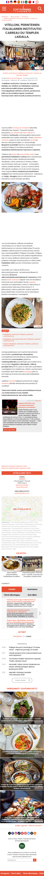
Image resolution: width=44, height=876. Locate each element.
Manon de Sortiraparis (14, 78)
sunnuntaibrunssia (26, 154)
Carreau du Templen (20, 128)
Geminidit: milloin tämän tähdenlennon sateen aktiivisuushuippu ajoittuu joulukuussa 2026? (24, 666)
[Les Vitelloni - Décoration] (22, 55)
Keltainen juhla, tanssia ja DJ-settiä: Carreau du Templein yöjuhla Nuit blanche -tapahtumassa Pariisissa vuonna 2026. (32, 574)
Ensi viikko (32, 595)
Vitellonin (5, 383)
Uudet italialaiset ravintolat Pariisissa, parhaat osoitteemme (20, 345)
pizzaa (14, 154)
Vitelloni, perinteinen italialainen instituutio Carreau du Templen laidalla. (22, 74)
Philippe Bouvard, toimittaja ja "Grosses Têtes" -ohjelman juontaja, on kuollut (24, 648)
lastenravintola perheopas (15, 539)
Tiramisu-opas (11, 549)
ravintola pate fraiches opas (22, 530)
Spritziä (12, 381)
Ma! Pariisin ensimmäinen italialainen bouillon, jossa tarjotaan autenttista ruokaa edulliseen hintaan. (11, 574)
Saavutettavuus (22, 487)
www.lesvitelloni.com (22, 493)
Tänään (11, 589)
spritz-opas (21, 541)
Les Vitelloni (15, 132)
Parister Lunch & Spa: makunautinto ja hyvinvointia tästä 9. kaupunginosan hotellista (21, 601)
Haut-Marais (28, 132)
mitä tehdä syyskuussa (17, 547)
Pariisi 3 (31, 522)
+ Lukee (27, 636)
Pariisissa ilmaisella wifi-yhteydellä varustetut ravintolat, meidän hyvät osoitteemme (22, 753)
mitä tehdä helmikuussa (20, 545)
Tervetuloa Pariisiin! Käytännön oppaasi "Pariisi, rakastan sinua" (25, 659)
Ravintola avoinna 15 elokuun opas (24, 535)
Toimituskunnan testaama (20, 528)
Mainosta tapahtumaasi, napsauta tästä (16, 468)
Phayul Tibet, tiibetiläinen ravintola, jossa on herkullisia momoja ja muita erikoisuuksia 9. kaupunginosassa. (20, 622)
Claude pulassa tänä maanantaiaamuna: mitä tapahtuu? (25, 654)
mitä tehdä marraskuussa (24, 524)
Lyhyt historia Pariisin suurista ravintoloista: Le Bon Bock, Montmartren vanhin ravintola (18, 612)
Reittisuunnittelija (22, 485)
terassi (33, 140)
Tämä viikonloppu (12, 595)
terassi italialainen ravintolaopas (23, 532)
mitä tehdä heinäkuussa (19, 522)
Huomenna (32, 589)
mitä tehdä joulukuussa (19, 526)
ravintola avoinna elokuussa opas (13, 537)
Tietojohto (17, 636)
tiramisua (28, 371)
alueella (32, 282)
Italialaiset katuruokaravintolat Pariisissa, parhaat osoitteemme (22, 340)
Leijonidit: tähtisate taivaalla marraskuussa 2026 (20, 673)
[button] (3, 55)
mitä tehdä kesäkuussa (24, 543)
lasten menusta (13, 280)
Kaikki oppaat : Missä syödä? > (29, 825)
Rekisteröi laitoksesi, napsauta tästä (14, 466)
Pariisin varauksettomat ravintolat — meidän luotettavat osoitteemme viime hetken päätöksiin (22, 720)
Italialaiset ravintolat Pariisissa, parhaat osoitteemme (18, 335)
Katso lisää (20, 680)
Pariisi (14, 541)
